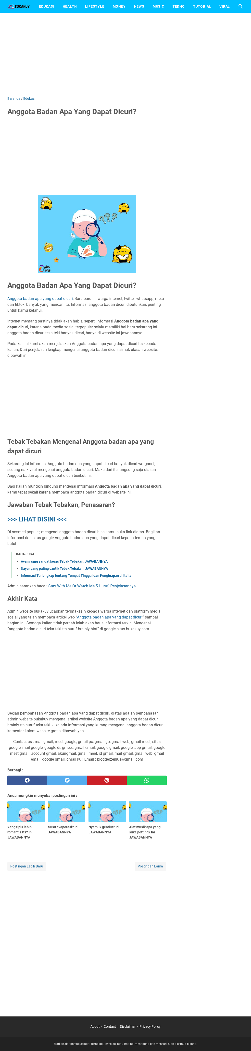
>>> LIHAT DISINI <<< (37, 519)
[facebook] (27, 780)
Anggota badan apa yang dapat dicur (109, 617)
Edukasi (46, 6)
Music (158, 6)
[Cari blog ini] (241, 6)
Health (70, 6)
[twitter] (67, 780)
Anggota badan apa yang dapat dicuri (40, 298)
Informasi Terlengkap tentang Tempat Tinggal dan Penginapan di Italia (76, 576)
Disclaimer (128, 1026)
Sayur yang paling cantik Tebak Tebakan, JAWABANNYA (64, 568)
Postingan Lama (150, 866)
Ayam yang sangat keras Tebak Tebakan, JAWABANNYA (64, 561)
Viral (224, 6)
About (95, 1026)
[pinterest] (107, 780)
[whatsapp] (146, 780)
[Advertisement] (125, 54)
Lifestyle (94, 6)
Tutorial (202, 6)
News (139, 6)
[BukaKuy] (18, 6)
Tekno (179, 6)
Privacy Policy (150, 1026)
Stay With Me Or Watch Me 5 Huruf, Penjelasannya (92, 586)
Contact (110, 1026)
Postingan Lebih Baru (26, 866)
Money (119, 6)
